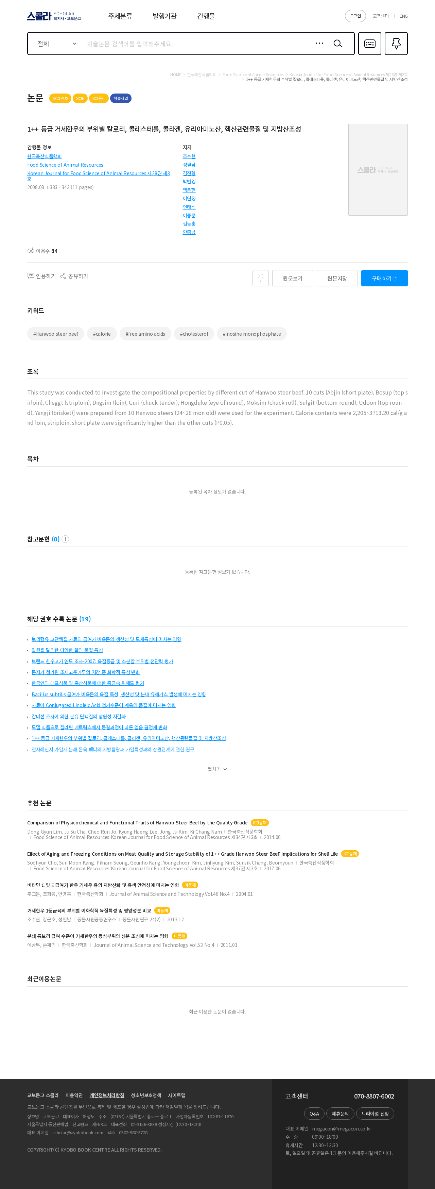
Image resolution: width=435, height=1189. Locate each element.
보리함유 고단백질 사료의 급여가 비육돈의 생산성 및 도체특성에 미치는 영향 (106, 639)
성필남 (189, 164)
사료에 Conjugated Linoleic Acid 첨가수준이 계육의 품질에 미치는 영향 (104, 705)
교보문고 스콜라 (43, 1095)
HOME (175, 74)
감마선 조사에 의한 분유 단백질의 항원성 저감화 (79, 716)
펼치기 (214, 769)
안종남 (189, 232)
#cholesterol (194, 333)
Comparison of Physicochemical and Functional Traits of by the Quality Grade (137, 822)
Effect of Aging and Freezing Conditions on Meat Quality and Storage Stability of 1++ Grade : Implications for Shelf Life (182, 854)
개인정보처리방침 (107, 1095)
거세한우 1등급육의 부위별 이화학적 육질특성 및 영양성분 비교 (89, 910)
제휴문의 (340, 1113)
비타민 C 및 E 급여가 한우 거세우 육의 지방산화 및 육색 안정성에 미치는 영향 (103, 885)
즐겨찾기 (395, 54)
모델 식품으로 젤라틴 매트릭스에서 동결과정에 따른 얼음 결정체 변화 (99, 727)
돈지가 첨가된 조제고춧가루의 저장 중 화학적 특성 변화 (86, 672)
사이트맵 (176, 1095)
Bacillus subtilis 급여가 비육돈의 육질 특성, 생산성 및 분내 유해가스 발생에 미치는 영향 (119, 694)
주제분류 (120, 16)
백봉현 (189, 189)
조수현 (189, 156)
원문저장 (337, 278)
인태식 (189, 206)
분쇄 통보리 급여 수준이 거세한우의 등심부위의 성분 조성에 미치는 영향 (97, 936)
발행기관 (165, 16)
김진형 (189, 173)
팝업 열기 (65, 539)
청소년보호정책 (146, 1095)
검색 (336, 48)
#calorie (102, 333)
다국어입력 (370, 54)
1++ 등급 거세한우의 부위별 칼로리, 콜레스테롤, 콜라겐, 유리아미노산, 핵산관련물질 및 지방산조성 (129, 738)
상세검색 (317, 48)
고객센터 (381, 16)
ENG (404, 16)
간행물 (206, 16)
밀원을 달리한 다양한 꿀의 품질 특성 (67, 650)
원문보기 (293, 278)
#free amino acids (145, 333)
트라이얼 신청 (375, 1113)
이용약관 (74, 1095)
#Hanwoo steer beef (55, 333)
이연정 (189, 198)
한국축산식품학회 (44, 156)
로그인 (355, 15)
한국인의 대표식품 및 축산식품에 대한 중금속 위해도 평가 (88, 683)
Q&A (314, 1113)
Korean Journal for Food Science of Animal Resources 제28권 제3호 (98, 176)
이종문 (189, 215)
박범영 (189, 181)
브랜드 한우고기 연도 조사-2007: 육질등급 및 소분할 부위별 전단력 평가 (102, 661)
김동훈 (189, 223)
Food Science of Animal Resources (65, 164)
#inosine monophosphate (252, 333)
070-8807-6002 (374, 1096)
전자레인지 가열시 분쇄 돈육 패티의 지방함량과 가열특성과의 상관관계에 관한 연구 (113, 749)
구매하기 (382, 278)
